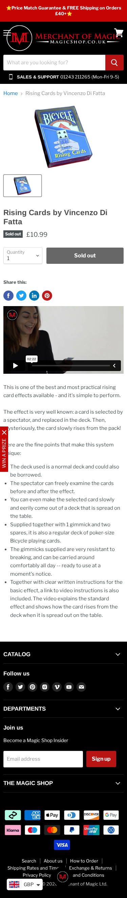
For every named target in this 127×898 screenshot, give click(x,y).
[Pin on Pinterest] (47, 296)
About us (53, 861)
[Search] (114, 62)
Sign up (101, 759)
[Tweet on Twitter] (21, 296)
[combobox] (54, 62)
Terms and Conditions (81, 875)
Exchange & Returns (90, 868)
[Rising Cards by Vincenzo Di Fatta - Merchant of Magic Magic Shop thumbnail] (22, 186)
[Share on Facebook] (8, 296)
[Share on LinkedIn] (34, 296)
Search (29, 861)
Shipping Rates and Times (34, 868)
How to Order (84, 861)
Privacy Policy (37, 875)
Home (10, 93)
